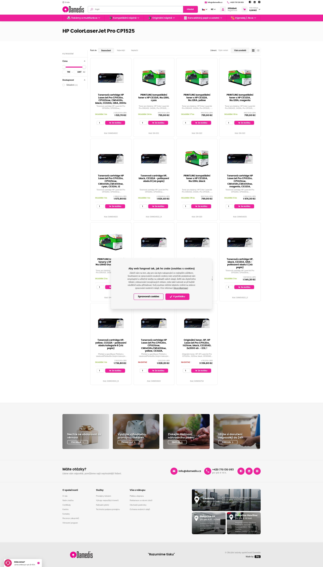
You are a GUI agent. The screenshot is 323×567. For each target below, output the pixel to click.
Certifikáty (66, 505)
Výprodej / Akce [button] (244, 18)
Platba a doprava (137, 496)
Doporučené (106, 50)
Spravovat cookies (148, 297)
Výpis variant (223, 50)
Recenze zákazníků (70, 518)
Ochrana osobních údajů (140, 509)
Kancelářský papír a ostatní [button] (203, 18)
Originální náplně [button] (162, 18)
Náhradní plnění (102, 505)
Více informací (180, 288)
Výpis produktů (240, 50)
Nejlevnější (121, 50)
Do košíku (116, 123)
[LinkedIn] (254, 2)
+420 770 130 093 (237, 2)
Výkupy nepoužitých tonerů (107, 500)
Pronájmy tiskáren (103, 496)
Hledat (190, 9)
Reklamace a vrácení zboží (141, 500)
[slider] (64, 67)
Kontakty (66, 514)
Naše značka (67, 500)
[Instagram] (259, 2)
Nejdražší (134, 50)
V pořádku (179, 297)
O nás (67, 2)
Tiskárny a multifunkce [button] (84, 18)
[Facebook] (250, 2)
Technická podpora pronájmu (108, 509)
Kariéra (65, 509)
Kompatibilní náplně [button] (125, 18)
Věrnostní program (70, 523)
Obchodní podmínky (138, 505)
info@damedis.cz (215, 2)
